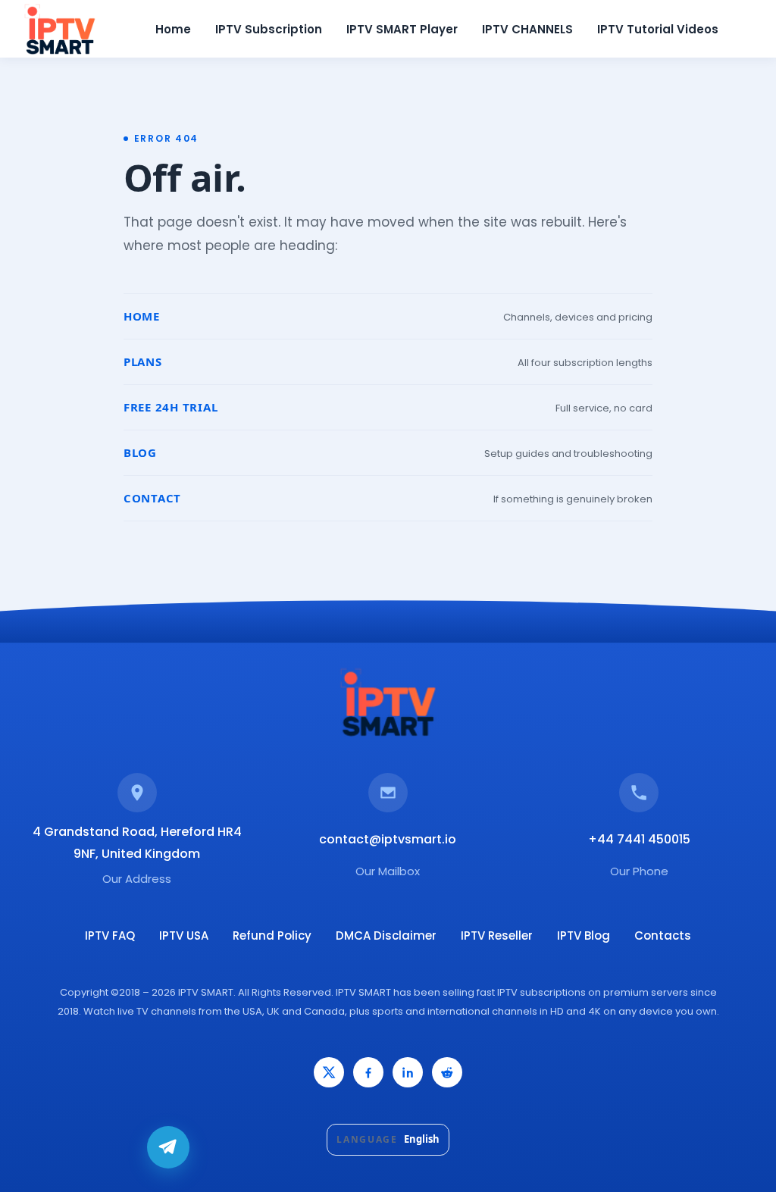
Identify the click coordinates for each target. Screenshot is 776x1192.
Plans (143, 361)
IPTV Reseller (497, 935)
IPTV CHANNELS (527, 29)
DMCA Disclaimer (386, 935)
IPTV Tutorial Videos (657, 29)
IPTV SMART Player (402, 29)
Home (173, 29)
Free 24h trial (171, 407)
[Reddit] (447, 1072)
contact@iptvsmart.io (387, 839)
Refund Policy (272, 935)
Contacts (662, 935)
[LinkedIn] (408, 1072)
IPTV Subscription (268, 29)
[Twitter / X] (329, 1072)
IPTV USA (183, 935)
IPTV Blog (583, 935)
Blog (140, 452)
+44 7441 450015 (639, 839)
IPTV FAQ (110, 935)
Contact (152, 497)
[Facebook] (368, 1072)
